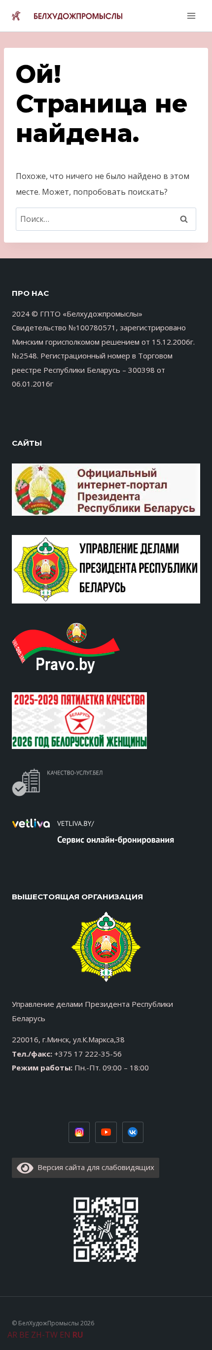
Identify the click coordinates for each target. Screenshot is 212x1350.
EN (65, 1334)
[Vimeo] (133, 1132)
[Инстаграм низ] (79, 1132)
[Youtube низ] (106, 1132)
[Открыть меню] (189, 15)
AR (12, 1334)
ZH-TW (44, 1334)
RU (77, 1334)
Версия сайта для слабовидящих (94, 1167)
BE (24, 1334)
